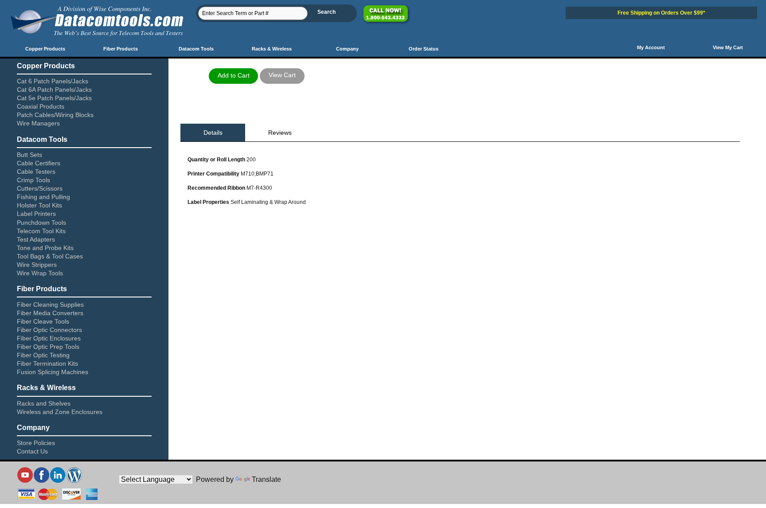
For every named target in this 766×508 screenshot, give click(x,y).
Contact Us (32, 451)
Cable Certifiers (38, 163)
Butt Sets (29, 154)
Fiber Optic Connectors (49, 329)
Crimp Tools (33, 180)
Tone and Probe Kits (45, 247)
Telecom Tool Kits (41, 230)
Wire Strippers (37, 264)
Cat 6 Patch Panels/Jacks (52, 81)
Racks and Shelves (43, 403)
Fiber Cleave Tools (43, 321)
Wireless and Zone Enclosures (59, 411)
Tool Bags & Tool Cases (50, 256)
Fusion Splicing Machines (52, 371)
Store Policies (36, 442)
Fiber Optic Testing (43, 355)
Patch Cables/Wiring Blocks (55, 114)
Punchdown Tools (41, 222)
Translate (266, 479)
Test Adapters (36, 239)
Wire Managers (38, 123)
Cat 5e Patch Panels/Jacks (54, 98)
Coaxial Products (40, 106)
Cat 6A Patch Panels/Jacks (54, 89)
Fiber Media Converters (50, 313)
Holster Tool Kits (39, 205)
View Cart (282, 74)
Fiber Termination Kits (47, 363)
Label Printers (36, 213)
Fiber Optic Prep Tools (48, 346)
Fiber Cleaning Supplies (50, 304)
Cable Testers (36, 171)
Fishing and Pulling (43, 196)
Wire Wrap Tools (40, 273)
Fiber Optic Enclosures (49, 338)
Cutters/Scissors (40, 188)
